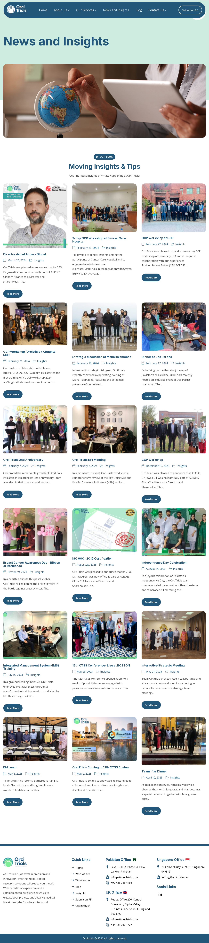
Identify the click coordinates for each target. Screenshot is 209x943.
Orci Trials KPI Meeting (89, 459)
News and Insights (116, 10)
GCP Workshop (152, 459)
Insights (39, 260)
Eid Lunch (10, 767)
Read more (13, 293)
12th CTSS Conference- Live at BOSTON (101, 665)
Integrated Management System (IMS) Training (31, 667)
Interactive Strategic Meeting (163, 665)
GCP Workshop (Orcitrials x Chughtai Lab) (29, 353)
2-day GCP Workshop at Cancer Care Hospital (99, 239)
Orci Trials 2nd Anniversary (23, 459)
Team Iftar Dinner (154, 771)
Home (43, 10)
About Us (60, 10)
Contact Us (156, 10)
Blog (139, 10)
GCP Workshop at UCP (157, 238)
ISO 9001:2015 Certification (92, 558)
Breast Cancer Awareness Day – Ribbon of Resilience (31, 564)
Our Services (85, 10)
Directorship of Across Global (24, 254)
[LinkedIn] (160, 894)
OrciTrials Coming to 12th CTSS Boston (100, 767)
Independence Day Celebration (164, 562)
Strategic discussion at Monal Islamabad (101, 357)
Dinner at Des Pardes (157, 357)
